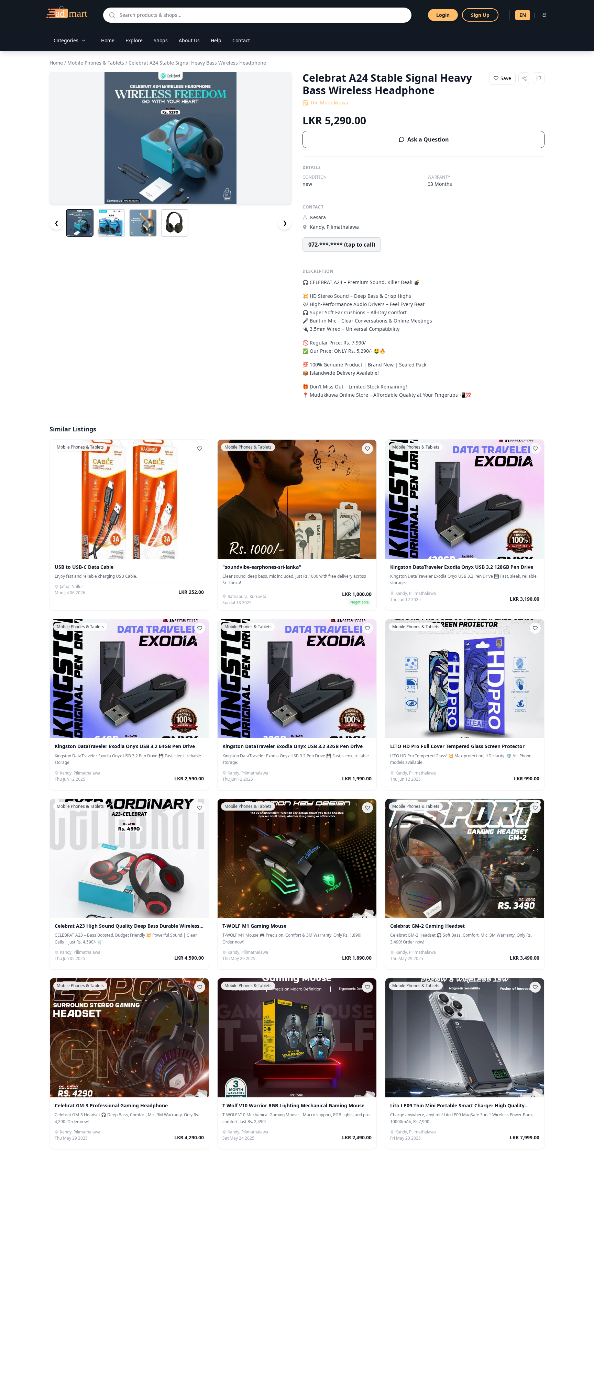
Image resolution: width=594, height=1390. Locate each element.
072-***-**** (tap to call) (341, 244)
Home (107, 40)
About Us (189, 40)
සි (544, 15)
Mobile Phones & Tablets (95, 62)
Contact (241, 40)
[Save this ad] (199, 448)
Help (216, 40)
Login (443, 15)
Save (505, 78)
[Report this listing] (538, 78)
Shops (161, 40)
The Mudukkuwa (329, 102)
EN (522, 15)
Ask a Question (428, 139)
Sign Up (480, 15)
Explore (134, 40)
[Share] (524, 78)
